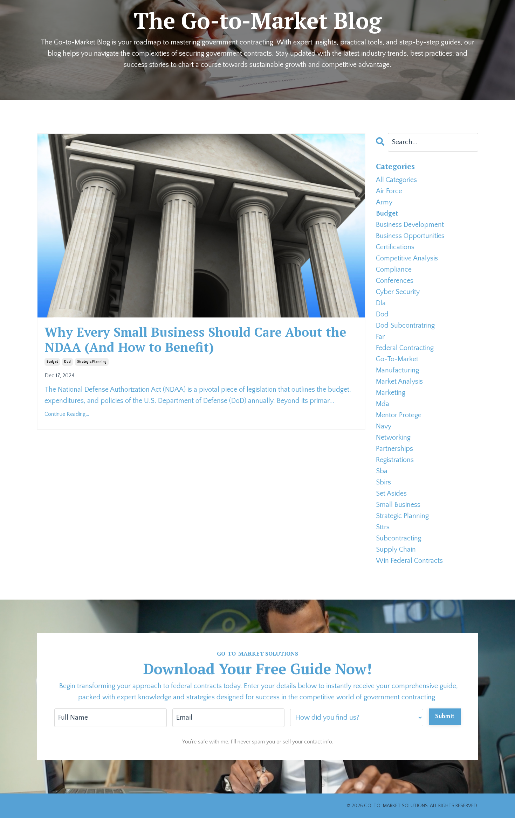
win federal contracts (409, 561)
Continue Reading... (66, 414)
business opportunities (410, 236)
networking (393, 437)
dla (381, 303)
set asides (391, 493)
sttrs (383, 527)
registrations (395, 460)
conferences (394, 281)
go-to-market (397, 359)
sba (381, 471)
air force (389, 191)
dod (67, 362)
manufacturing (397, 370)
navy (383, 426)
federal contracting (405, 348)
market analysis (399, 381)
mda (382, 404)
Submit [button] (445, 716)
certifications (395, 247)
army (384, 202)
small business (398, 505)
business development (410, 225)
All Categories (396, 180)
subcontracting (398, 538)
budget (52, 362)
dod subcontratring (405, 325)
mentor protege (398, 415)
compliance (394, 269)
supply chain (396, 549)
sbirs (383, 482)
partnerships (394, 449)
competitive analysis (407, 258)
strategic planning (92, 362)
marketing (390, 393)
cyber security (398, 292)
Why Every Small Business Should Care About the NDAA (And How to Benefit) (195, 339)
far (380, 337)
